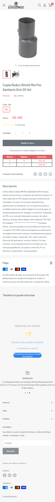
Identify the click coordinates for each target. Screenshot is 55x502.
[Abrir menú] (4, 5)
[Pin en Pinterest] (40, 174)
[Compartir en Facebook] (35, 174)
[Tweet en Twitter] (45, 174)
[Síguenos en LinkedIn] (15, 475)
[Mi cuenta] (44, 5)
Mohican (6, 96)
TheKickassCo (22, 463)
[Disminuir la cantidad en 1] (15, 133)
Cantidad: (7, 133)
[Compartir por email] (50, 174)
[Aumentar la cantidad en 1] (29, 133)
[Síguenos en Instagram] (9, 475)
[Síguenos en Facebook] (4, 475)
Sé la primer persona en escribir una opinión (27, 355)
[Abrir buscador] (39, 5)
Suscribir (11, 451)
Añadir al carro (27, 143)
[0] (50, 5)
